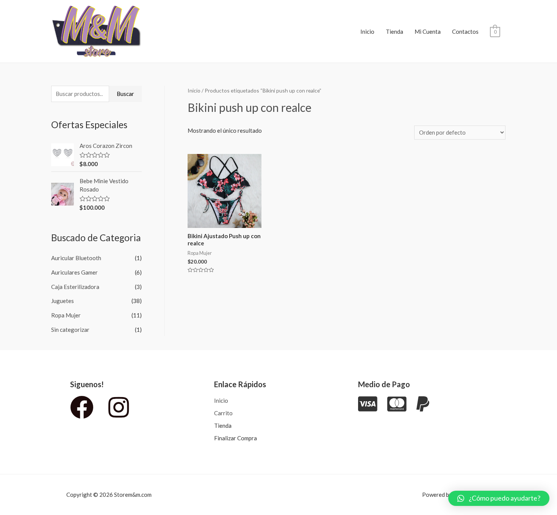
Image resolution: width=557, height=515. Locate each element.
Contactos (465, 31)
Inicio (367, 31)
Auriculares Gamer (74, 272)
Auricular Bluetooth (76, 257)
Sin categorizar (70, 329)
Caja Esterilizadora (75, 286)
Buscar (125, 93)
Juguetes (62, 300)
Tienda (394, 31)
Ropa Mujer (66, 315)
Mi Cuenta (428, 31)
